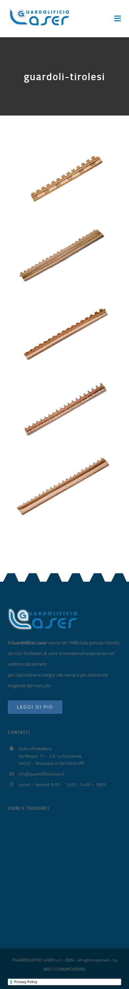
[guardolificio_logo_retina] (39, 8)
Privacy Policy (25, 982)
